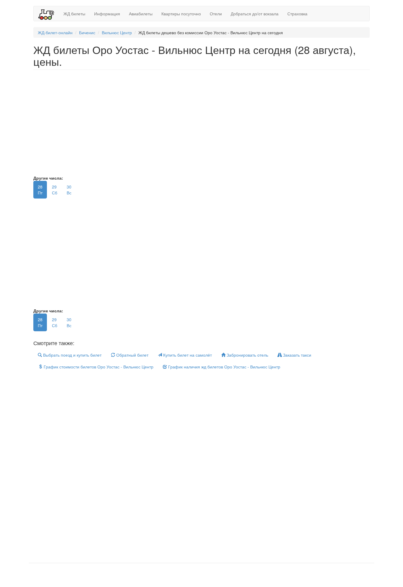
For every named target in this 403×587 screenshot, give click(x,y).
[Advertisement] (210, 125)
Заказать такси (296, 355)
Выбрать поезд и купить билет (71, 355)
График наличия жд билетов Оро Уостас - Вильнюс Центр (223, 367)
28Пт (40, 190)
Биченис (87, 32)
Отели (216, 14)
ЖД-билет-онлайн (55, 32)
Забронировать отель (246, 355)
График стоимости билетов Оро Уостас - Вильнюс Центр (97, 367)
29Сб (54, 190)
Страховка (297, 14)
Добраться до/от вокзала (255, 14)
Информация (107, 14)
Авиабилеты (141, 14)
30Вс (69, 190)
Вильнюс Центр (117, 32)
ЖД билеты (74, 14)
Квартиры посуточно (181, 14)
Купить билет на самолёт (187, 355)
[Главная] (48, 13)
